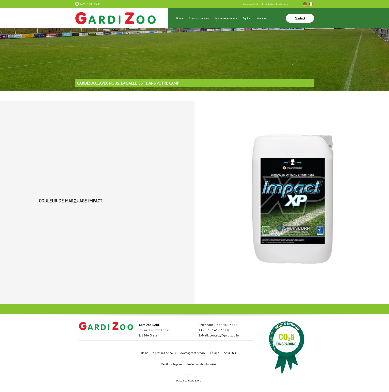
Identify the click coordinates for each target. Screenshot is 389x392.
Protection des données (276, 4)
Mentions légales (251, 4)
